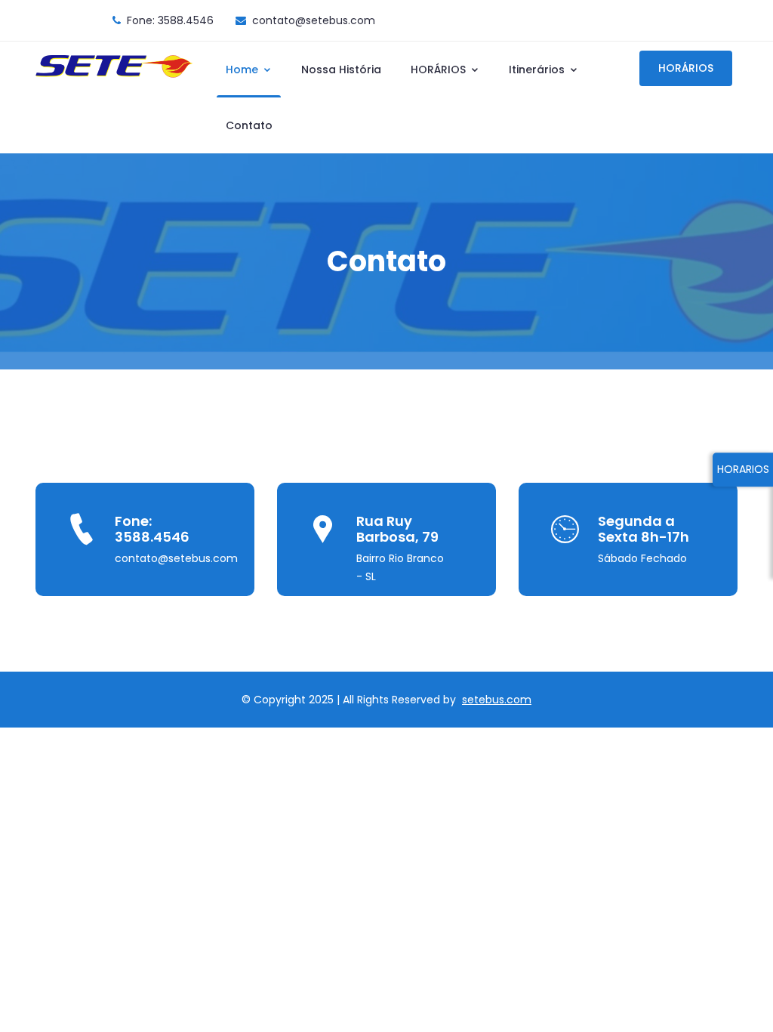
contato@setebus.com (313, 20)
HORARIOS (743, 469)
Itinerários (538, 69)
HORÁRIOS (440, 69)
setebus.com (496, 699)
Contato (249, 125)
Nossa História (341, 69)
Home (243, 69)
